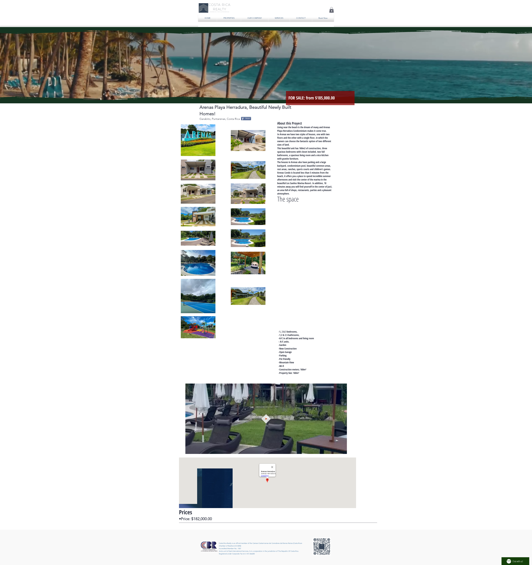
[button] (331, 10)
